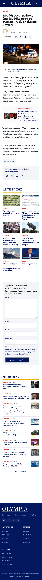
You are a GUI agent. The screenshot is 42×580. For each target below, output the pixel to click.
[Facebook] (16, 37)
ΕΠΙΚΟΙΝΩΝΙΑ (7, 565)
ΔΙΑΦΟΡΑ (26, 543)
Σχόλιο (8, 297)
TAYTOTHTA (6, 553)
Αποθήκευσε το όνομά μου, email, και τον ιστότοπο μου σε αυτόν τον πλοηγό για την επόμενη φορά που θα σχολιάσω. (20, 352)
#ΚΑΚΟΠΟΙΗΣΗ (9, 161)
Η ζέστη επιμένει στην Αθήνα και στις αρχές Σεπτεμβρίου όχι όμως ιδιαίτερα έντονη (30, 215)
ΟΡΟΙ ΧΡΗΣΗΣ (7, 557)
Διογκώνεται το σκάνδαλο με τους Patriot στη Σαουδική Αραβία (30, 241)
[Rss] (18, 520)
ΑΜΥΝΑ (5, 531)
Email (7, 330)
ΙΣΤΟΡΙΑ (26, 531)
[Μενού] (4, 3)
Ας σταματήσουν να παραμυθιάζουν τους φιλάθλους (11, 213)
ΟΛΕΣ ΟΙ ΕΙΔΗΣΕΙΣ (21, 471)
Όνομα (8, 321)
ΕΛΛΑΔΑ (5, 543)
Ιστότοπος (9, 338)
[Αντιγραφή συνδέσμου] (30, 37)
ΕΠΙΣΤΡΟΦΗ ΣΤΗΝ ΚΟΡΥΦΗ (21, 577)
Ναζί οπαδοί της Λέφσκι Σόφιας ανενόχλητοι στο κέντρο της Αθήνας (10, 241)
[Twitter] (21, 37)
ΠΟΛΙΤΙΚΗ (26, 539)
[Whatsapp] (26, 37)
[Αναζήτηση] (37, 3)
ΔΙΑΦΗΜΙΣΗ (6, 561)
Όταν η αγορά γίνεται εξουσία (30, 265)
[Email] (13, 520)
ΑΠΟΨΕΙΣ (7, 11)
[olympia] (21, 3)
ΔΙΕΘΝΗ (5, 539)
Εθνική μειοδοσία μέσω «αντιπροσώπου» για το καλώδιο (11, 267)
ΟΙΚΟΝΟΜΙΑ (27, 535)
